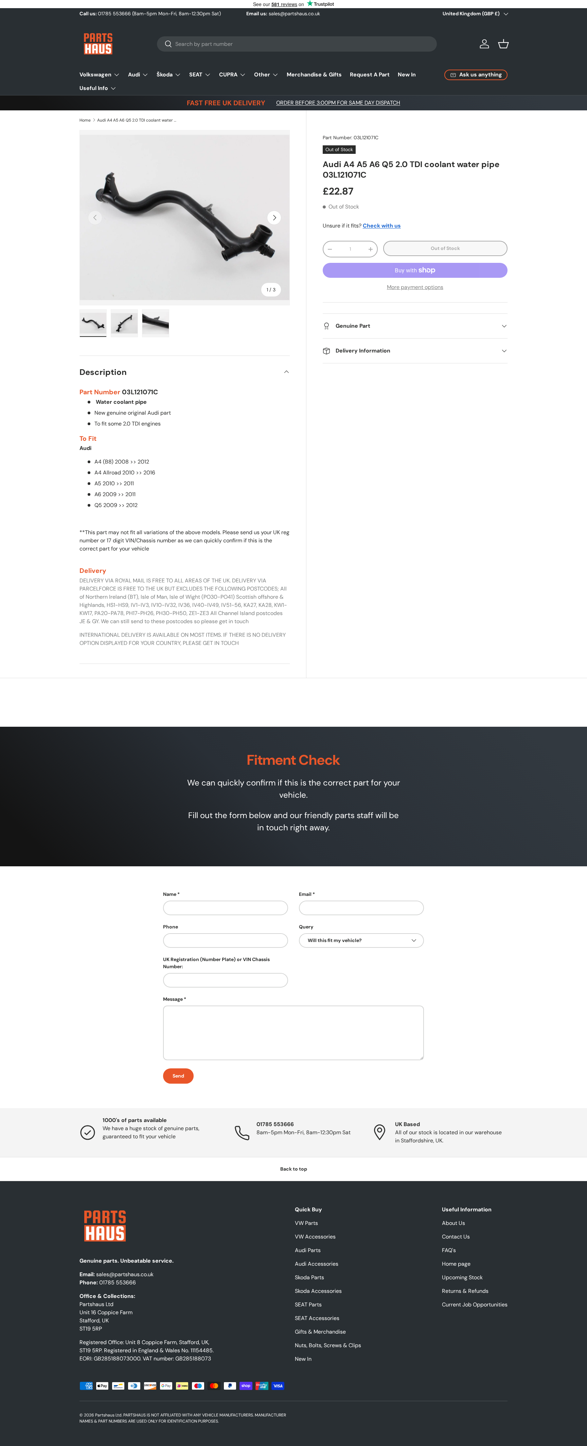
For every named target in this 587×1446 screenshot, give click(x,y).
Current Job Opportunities (475, 1304)
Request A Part (370, 74)
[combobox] (297, 44)
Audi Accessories (316, 1263)
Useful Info (93, 88)
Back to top (293, 1169)
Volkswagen (95, 74)
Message (173, 999)
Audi (134, 74)
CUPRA (228, 74)
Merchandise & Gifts (314, 74)
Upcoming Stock (462, 1277)
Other (262, 74)
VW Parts (306, 1223)
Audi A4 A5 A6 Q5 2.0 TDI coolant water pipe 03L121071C (138, 120)
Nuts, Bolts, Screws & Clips (328, 1345)
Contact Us (456, 1236)
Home (85, 120)
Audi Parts (308, 1250)
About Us (453, 1223)
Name (169, 894)
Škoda (165, 74)
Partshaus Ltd (108, 1415)
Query (306, 927)
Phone (170, 927)
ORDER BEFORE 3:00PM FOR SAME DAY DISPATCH (338, 102)
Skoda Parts (309, 1277)
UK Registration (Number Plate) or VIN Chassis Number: (216, 963)
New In (407, 74)
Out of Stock (445, 248)
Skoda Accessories (318, 1291)
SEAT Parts (308, 1304)
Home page (456, 1263)
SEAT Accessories (317, 1318)
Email (305, 894)
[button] (503, 43)
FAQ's (449, 1250)
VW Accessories (315, 1236)
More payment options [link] (415, 287)
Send (178, 1076)
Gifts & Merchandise (320, 1331)
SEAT (195, 74)
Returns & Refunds (465, 1291)
